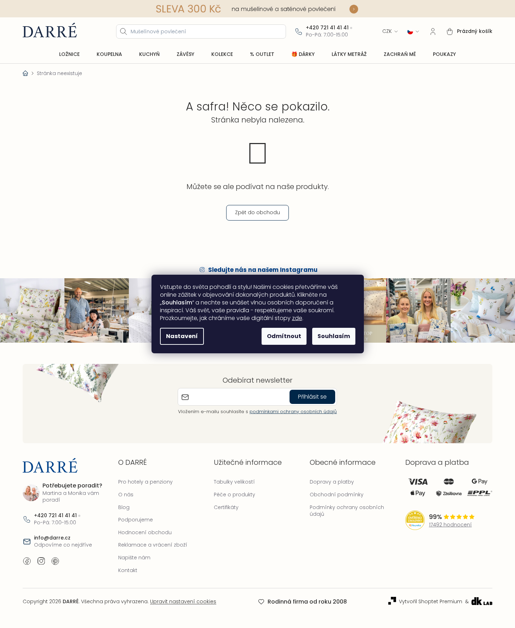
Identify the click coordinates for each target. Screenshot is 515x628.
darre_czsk (41, 561)
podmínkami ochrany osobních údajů (293, 411)
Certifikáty (226, 507)
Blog (124, 507)
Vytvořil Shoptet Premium (430, 601)
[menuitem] (69, 54)
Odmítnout (284, 336)
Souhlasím (333, 336)
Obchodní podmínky (337, 494)
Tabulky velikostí (234, 481)
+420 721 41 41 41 (327, 27)
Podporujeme (135, 519)
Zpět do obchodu (257, 212)
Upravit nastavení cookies (183, 601)
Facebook (27, 561)
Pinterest (55, 561)
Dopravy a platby (332, 481)
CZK (387, 31)
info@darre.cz (52, 538)
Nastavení (182, 336)
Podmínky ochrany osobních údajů (347, 511)
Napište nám (134, 557)
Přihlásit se (312, 397)
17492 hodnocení (450, 524)
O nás (125, 494)
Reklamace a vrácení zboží (152, 544)
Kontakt (127, 570)
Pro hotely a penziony (145, 481)
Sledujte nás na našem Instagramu (262, 270)
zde (297, 318)
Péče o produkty (234, 494)
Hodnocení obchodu (145, 532)
